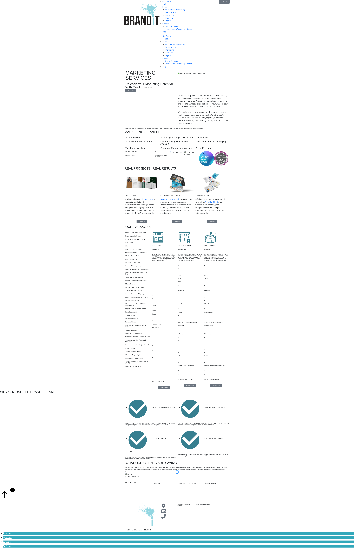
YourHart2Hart (211, 202)
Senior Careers (171, 26)
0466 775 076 (181, 515)
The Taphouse (147, 199)
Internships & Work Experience (178, 29)
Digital (168, 20)
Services (165, 7)
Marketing (169, 15)
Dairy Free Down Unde (170, 199)
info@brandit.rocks (182, 509)
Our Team (166, 1)
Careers (165, 23)
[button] (156, 483)
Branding (169, 18)
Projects (165, 4)
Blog (164, 32)
